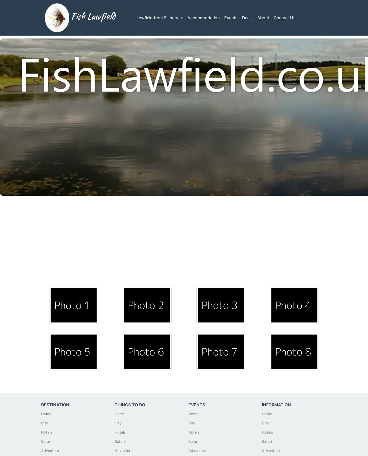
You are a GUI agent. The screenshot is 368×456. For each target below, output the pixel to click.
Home (46, 414)
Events (230, 17)
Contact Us (285, 17)
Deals (247, 17)
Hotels (46, 432)
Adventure (50, 451)
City (44, 423)
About (263, 17)
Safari (46, 441)
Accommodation (203, 17)
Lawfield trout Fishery (158, 17)
